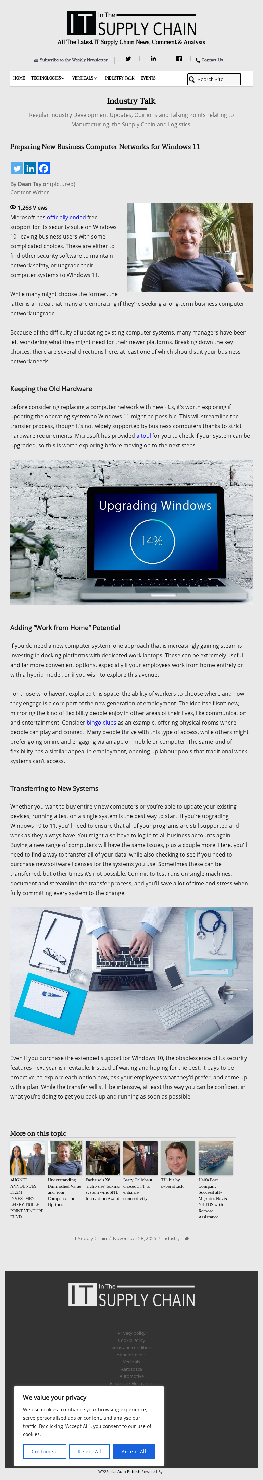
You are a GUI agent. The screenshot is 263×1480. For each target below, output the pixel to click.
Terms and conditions (131, 1347)
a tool (143, 435)
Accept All (134, 1451)
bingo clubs (101, 722)
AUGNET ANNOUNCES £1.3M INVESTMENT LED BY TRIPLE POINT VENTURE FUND (26, 1198)
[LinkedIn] (154, 58)
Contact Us (212, 60)
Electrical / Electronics (131, 1383)
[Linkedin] (30, 168)
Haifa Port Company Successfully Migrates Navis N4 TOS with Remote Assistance (213, 1198)
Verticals (82, 78)
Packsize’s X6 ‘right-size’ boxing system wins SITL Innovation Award (103, 1189)
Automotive (132, 1376)
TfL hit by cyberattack (172, 1183)
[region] (89, 1426)
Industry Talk (120, 78)
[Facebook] (180, 58)
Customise (45, 1451)
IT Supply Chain (90, 1238)
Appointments (131, 1354)
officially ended (66, 217)
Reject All (89, 1451)
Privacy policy (132, 1333)
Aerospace (131, 1369)
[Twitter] (129, 58)
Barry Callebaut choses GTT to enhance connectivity (138, 1189)
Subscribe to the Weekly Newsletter (74, 60)
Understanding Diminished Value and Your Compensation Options (64, 1192)
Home (19, 78)
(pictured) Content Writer (42, 188)
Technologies (46, 78)
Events (148, 78)
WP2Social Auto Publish (119, 1471)
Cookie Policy (131, 1340)
